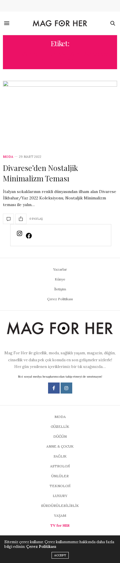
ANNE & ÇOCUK (60, 446)
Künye (60, 279)
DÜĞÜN (60, 436)
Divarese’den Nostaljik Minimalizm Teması (40, 173)
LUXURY (60, 496)
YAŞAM (60, 515)
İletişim (60, 289)
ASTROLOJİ (60, 466)
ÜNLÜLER (60, 476)
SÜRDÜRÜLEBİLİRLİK (60, 505)
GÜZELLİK (60, 426)
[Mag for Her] (60, 23)
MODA (8, 156)
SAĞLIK (60, 456)
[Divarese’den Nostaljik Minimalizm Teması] (60, 114)
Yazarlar (60, 269)
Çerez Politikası (60, 299)
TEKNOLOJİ (60, 486)
